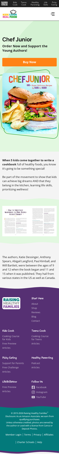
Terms (27, 434)
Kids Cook (15, 3)
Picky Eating (54, 3)
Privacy (37, 434)
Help (39, 442)
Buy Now (29, 62)
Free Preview (9, 343)
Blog (33, 316)
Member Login (13, 434)
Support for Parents (13, 363)
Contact (35, 320)
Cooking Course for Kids (10, 338)
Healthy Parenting (35, 3)
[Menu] (52, 14)
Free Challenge (10, 367)
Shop (34, 308)
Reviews (35, 312)
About (34, 303)
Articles (6, 347)
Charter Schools (25, 442)
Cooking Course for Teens (40, 338)
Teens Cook (24, 3)
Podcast (35, 363)
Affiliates (48, 434)
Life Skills (45, 3)
